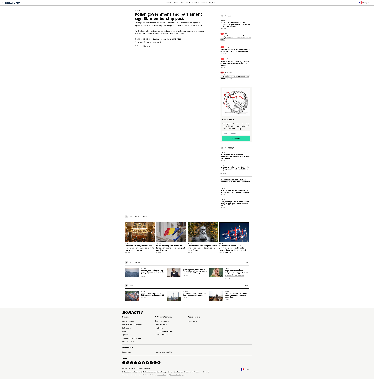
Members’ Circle (128, 341)
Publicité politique (161, 335)
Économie (184, 3)
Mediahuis (159, 328)
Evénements (204, 3)
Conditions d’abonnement (183, 372)
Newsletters (195, 3)
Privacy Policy (162, 375)
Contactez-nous (161, 325)
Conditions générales (165, 372)
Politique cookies (149, 372)
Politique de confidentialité (132, 372)
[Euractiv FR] (13, 3)
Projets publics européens (132, 325)
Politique (177, 3)
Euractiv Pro (192, 321)
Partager (147, 46)
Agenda (125, 335)
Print (138, 46)
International (156, 42)
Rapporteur (169, 3)
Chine (147, 42)
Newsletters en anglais (163, 352)
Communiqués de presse (131, 338)
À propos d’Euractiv (162, 321)
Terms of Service (175, 375)
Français (366, 3)
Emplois (212, 3)
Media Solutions (128, 321)
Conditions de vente (201, 372)
